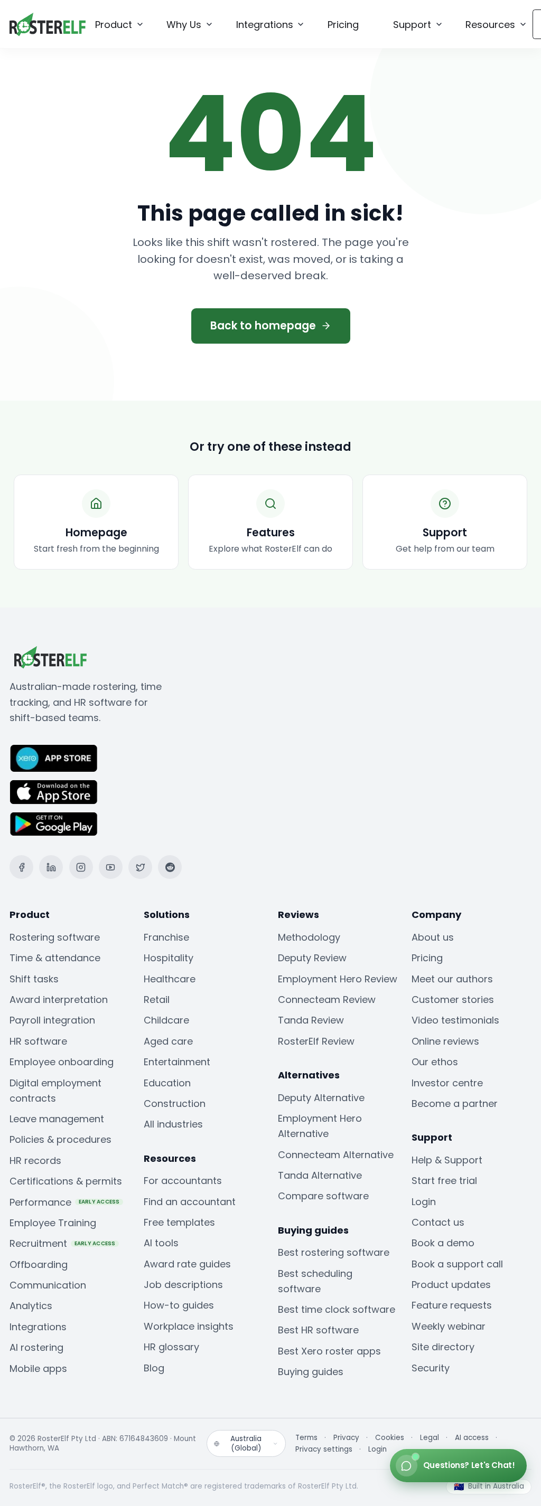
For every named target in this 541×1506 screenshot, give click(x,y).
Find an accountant (190, 1201)
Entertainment (177, 1061)
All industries (173, 1124)
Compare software (323, 1195)
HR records (35, 1160)
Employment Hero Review (337, 979)
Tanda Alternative (320, 1175)
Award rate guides (187, 1264)
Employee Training (53, 1222)
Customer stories (453, 999)
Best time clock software (336, 1309)
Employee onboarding (62, 1061)
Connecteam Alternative (336, 1154)
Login (424, 1201)
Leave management (57, 1118)
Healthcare (169, 979)
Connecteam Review (327, 999)
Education (167, 1083)
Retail (157, 999)
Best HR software (318, 1330)
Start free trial (444, 1180)
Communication (48, 1285)
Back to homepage (263, 325)
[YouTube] (111, 867)
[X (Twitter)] (140, 867)
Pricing (427, 957)
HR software (38, 1041)
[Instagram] (81, 867)
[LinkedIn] (51, 867)
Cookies (389, 1438)
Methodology (309, 937)
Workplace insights (189, 1326)
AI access (472, 1438)
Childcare (166, 1020)
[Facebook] (21, 867)
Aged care (168, 1041)
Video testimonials (455, 1020)
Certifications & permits (66, 1181)
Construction (175, 1103)
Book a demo (443, 1242)
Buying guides (310, 1371)
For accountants (183, 1180)
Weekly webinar (449, 1326)
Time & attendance (55, 957)
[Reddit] (170, 867)
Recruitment (63, 1243)
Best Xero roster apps (329, 1351)
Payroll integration (52, 1020)
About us (433, 937)
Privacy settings (323, 1449)
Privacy (346, 1438)
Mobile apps (38, 1368)
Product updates (451, 1284)
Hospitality (168, 957)
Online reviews (445, 1041)
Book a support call (457, 1264)
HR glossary (171, 1346)
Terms (306, 1438)
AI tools (161, 1242)
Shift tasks (34, 979)
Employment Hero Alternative (320, 1126)
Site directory (443, 1346)
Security (431, 1368)
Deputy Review (312, 957)
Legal (429, 1438)
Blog (154, 1368)
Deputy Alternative (321, 1097)
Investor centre (447, 1083)
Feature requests (452, 1305)
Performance (65, 1202)
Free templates (179, 1222)
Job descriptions (183, 1284)
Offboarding (39, 1264)
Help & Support (447, 1160)
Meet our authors (452, 979)
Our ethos (435, 1061)
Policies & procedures (60, 1139)
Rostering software (55, 937)
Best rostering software (333, 1252)
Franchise (166, 937)
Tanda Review (311, 1020)
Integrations (38, 1326)
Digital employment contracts (55, 1090)
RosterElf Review (316, 1041)
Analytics (31, 1305)
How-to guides (179, 1305)
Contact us (438, 1222)
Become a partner (455, 1103)
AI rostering (36, 1347)
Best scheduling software (315, 1281)
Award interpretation (59, 999)
